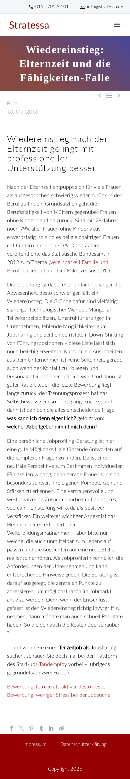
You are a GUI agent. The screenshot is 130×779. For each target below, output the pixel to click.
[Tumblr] (41, 728)
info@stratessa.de (105, 6)
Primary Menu (117, 25)
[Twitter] (21, 728)
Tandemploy (53, 664)
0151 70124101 (52, 6)
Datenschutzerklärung (83, 744)
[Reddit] (61, 728)
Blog (12, 103)
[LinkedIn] (51, 728)
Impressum (34, 744)
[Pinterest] (31, 728)
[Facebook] (11, 728)
